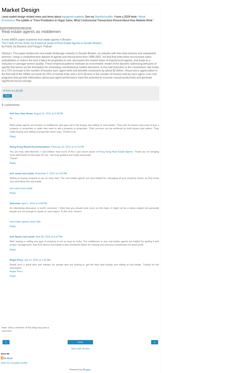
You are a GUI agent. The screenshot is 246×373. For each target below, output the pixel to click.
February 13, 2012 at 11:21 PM (67, 146)
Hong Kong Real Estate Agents (116, 151)
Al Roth (8, 358)
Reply (13, 136)
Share (7, 96)
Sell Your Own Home (21, 113)
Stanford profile (104, 16)
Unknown (15, 203)
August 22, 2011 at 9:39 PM (48, 113)
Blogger (87, 369)
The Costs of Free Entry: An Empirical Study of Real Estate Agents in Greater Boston (51, 43)
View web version (80, 348)
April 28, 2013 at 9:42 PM (49, 236)
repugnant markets (73, 16)
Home (80, 342)
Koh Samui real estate (22, 236)
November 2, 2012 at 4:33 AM (51, 173)
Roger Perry (16, 260)
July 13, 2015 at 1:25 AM (37, 260)
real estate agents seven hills (25, 221)
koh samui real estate (22, 173)
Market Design (20, 10)
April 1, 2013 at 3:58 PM (34, 203)
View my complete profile (14, 362)
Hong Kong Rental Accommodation (30, 146)
